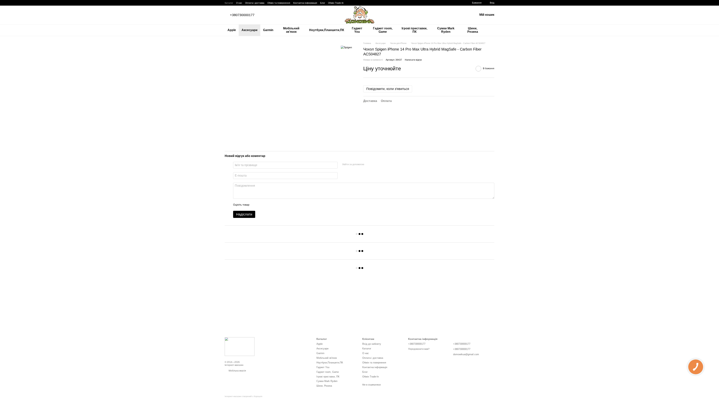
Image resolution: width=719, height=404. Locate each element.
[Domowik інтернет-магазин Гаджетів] (239, 346)
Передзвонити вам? (419, 349)
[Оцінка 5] (280, 205)
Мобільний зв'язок (291, 30)
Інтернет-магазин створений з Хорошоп (243, 396)
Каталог (229, 3)
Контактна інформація (305, 3)
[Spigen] (346, 47)
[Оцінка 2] (262, 205)
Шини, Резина (472, 30)
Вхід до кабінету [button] (371, 343)
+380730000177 (242, 15)
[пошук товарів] (491, 30)
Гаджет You (357, 30)
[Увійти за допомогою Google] (374, 164)
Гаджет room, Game (382, 30)
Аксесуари (249, 30)
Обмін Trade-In (336, 3)
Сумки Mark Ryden (445, 30)
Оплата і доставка (254, 3)
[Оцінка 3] (268, 205)
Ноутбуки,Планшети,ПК (326, 30)
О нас (239, 3)
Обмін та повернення (278, 3)
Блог (322, 3)
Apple (231, 30)
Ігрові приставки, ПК (414, 30)
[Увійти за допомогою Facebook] (368, 164)
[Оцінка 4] (274, 205)
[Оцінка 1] (256, 205)
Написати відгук (413, 60)
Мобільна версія (237, 370)
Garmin (268, 30)
